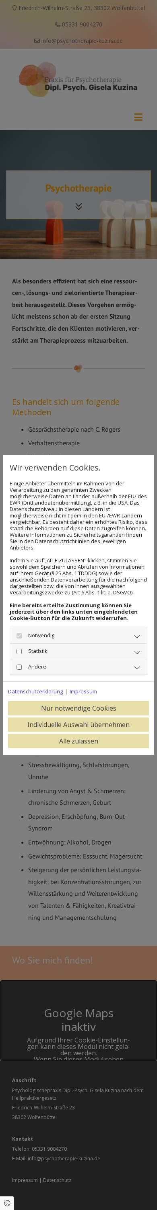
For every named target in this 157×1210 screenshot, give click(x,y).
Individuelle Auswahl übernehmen (78, 724)
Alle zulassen (78, 741)
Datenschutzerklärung (35, 691)
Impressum (83, 691)
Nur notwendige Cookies (78, 708)
